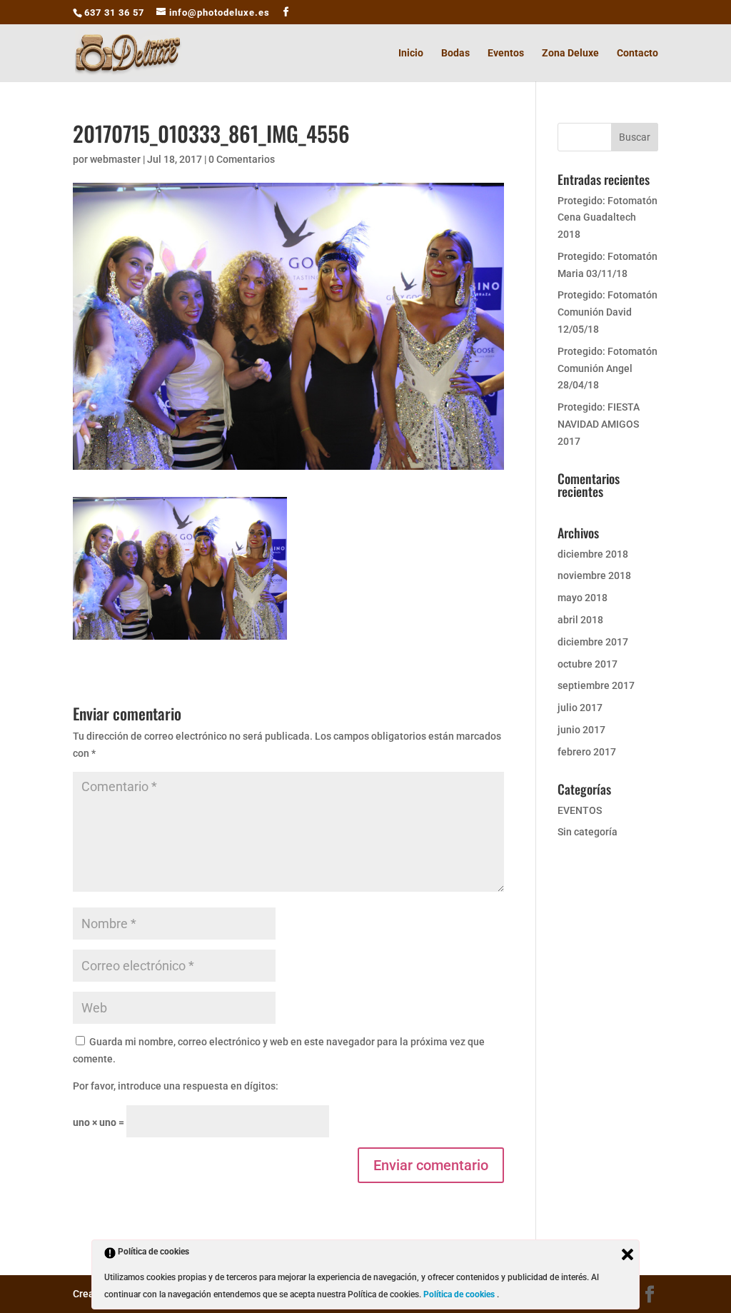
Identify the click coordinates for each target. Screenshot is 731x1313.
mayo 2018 (583, 597)
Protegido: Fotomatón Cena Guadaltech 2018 (607, 218)
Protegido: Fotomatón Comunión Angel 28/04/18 (607, 368)
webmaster (115, 159)
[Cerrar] (627, 1254)
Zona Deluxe (570, 53)
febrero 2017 (587, 752)
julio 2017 (580, 707)
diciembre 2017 (593, 642)
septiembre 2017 (596, 685)
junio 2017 (581, 729)
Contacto (637, 53)
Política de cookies (460, 1294)
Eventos (506, 53)
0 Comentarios (241, 159)
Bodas (455, 53)
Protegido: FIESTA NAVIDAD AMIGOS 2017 (599, 424)
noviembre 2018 (594, 575)
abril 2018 (580, 619)
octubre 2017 (587, 664)
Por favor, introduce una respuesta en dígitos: (175, 1086)
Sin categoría (587, 831)
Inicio (410, 53)
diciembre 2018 (593, 554)
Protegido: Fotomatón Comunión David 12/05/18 (607, 312)
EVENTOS (580, 810)
